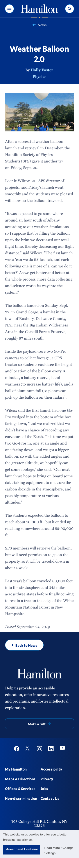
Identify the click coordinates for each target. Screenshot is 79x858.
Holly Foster (42, 70)
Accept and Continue (22, 849)
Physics (39, 76)
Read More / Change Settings (59, 850)
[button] (9, 8)
